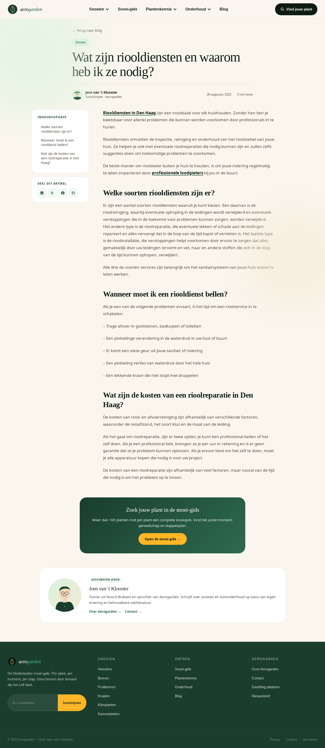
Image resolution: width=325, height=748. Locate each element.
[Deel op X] (52, 193)
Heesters (105, 669)
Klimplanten (107, 705)
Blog (224, 9)
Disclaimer (310, 739)
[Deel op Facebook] (63, 193)
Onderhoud (195, 9)
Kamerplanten (108, 714)
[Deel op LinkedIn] (42, 193)
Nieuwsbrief (261, 696)
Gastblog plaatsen (266, 687)
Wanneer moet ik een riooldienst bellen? (57, 142)
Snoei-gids (127, 9)
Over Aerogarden (265, 669)
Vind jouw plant (299, 9)
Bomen (103, 678)
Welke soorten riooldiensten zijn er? (56, 129)
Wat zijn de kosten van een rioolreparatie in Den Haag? (60, 158)
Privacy (275, 739)
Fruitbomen (106, 687)
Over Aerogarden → (105, 611)
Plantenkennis (159, 9)
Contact (258, 678)
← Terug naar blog (87, 30)
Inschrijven (72, 703)
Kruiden (104, 696)
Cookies (291, 739)
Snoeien (96, 9)
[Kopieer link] (73, 193)
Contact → (133, 611)
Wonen (80, 42)
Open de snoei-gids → (163, 539)
